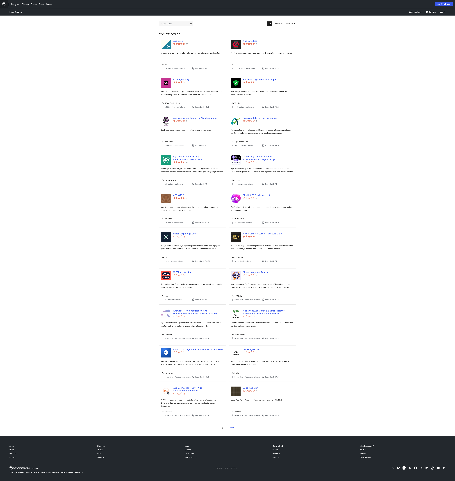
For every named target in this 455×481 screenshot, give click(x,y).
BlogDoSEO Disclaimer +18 (256, 195)
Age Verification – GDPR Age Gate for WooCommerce (187, 389)
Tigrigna (35, 468)
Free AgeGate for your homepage (260, 118)
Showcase (101, 446)
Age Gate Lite (250, 41)
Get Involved (278, 446)
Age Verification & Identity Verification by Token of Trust (188, 157)
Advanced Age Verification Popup (260, 79)
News (11, 450)
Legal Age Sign (250, 388)
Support (188, 450)
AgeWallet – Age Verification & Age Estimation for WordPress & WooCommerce (195, 312)
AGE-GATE (178, 195)
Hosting (12, 453)
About (11, 446)
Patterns (100, 457)
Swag (276, 457)
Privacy (12, 457)
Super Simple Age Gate (185, 233)
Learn (187, 446)
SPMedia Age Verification (255, 272)
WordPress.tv (191, 457)
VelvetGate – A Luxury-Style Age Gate (262, 233)
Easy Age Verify (181, 79)
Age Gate (178, 41)
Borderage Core (251, 349)
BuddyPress (366, 457)
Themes (100, 450)
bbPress (364, 453)
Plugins (100, 453)
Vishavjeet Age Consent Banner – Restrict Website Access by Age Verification (264, 312)
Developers (189, 453)
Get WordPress (443, 4)
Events (275, 450)
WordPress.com (367, 446)
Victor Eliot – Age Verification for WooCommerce (198, 349)
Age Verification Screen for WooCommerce (195, 118)
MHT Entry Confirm (182, 272)
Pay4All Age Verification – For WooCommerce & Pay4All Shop (259, 157)
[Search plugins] (191, 23)
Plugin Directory (15, 12)
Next (232, 428)
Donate (276, 453)
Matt (363, 450)
